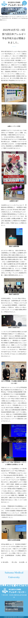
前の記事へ (6, 562)
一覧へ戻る (14, 562)
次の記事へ (22, 562)
